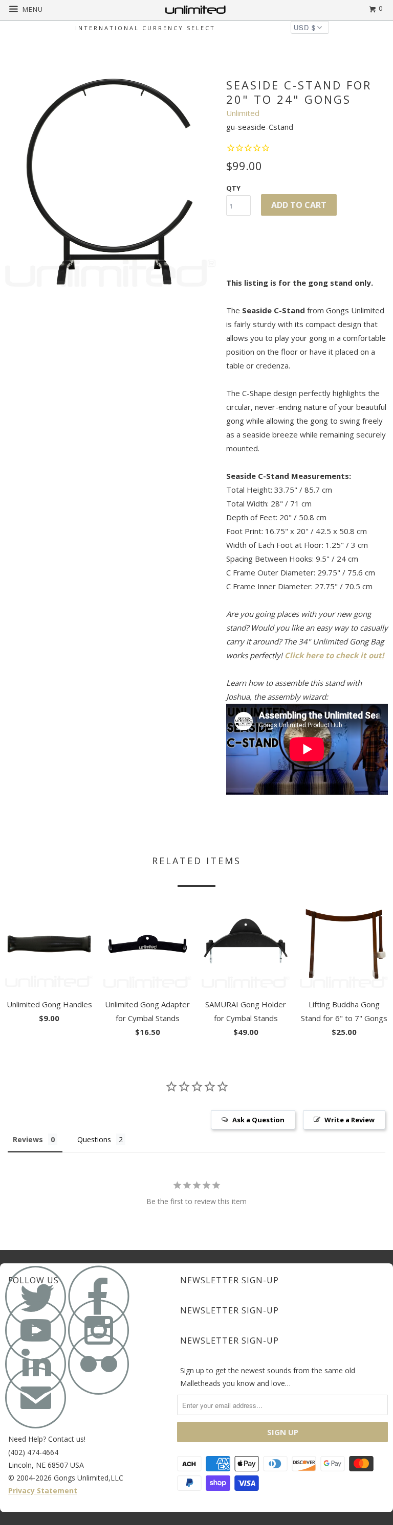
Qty (233, 188)
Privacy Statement (42, 1490)
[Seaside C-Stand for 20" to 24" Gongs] (110, 181)
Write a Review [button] (349, 1119)
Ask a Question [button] (258, 1119)
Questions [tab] (94, 1139)
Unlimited (242, 113)
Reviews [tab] (28, 1139)
